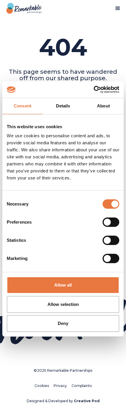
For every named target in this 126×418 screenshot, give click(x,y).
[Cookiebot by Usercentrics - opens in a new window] (93, 89)
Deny (63, 323)
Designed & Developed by (63, 401)
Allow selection (63, 304)
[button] (118, 8)
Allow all (63, 284)
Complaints (81, 385)
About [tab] (103, 105)
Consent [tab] (22, 105)
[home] (22, 8)
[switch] (111, 222)
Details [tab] (63, 105)
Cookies (42, 385)
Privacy (60, 385)
